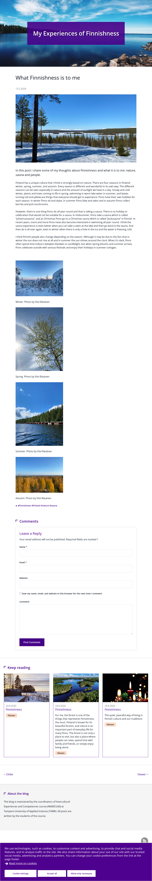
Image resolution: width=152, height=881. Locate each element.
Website (23, 578)
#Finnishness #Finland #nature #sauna (37, 505)
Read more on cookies (23, 863)
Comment (24, 601)
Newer (143, 774)
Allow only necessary (81, 873)
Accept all (52, 873)
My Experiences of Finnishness (76, 33)
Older (9, 774)
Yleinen (11, 715)
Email (23, 562)
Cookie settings (20, 873)
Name (23, 547)
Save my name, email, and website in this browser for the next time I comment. (62, 593)
